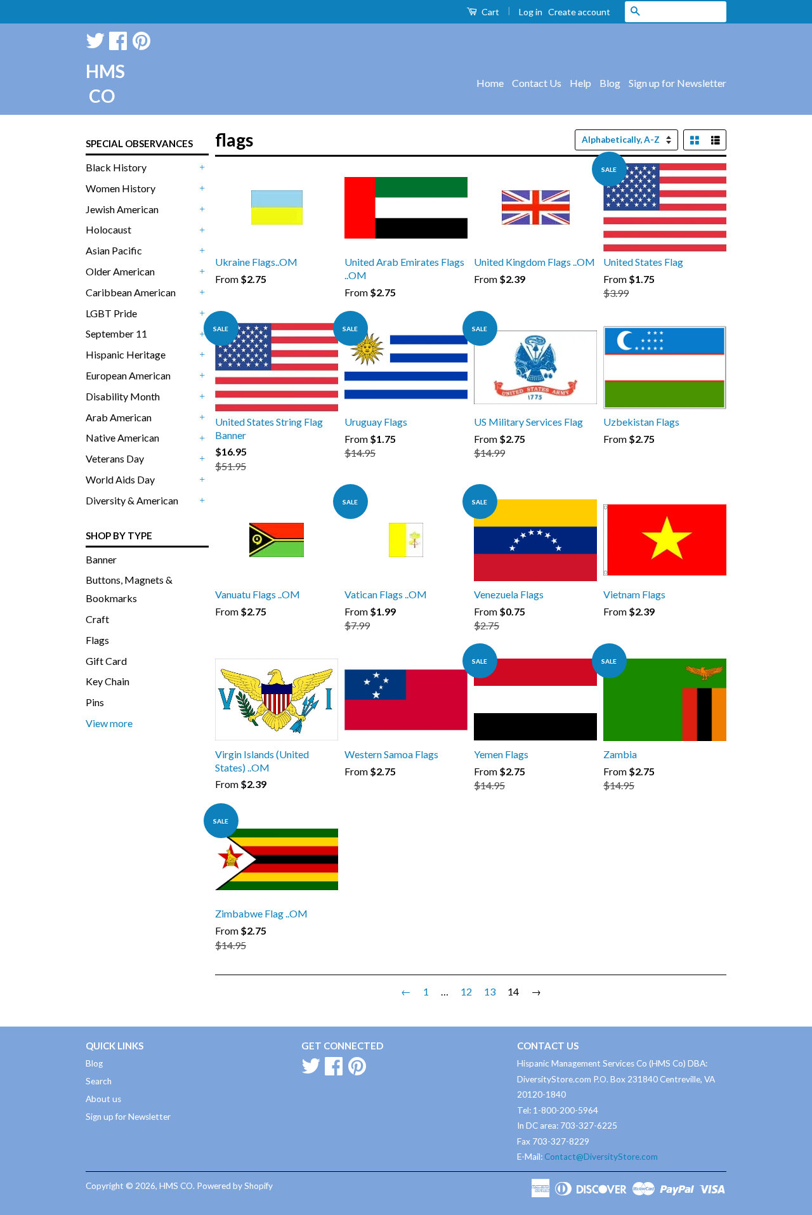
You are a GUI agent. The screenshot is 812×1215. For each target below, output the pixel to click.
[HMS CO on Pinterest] (141, 38)
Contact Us (536, 83)
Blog (609, 83)
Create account (579, 11)
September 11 (116, 333)
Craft (97, 619)
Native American (122, 437)
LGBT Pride (111, 313)
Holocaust (108, 229)
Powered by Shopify (235, 1186)
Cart (489, 11)
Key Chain (107, 681)
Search (99, 1081)
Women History (120, 188)
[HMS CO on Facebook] (118, 38)
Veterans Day (115, 458)
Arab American (119, 417)
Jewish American (122, 209)
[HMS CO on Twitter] (95, 38)
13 (489, 991)
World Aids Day (120, 479)
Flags (97, 640)
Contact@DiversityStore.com (601, 1157)
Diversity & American (132, 500)
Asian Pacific (114, 250)
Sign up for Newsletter (677, 83)
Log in (530, 11)
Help (580, 83)
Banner (101, 559)
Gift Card (106, 661)
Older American (120, 271)
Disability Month (123, 396)
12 (466, 991)
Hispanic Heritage (126, 354)
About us (103, 1099)
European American (128, 375)
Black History (116, 167)
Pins (95, 702)
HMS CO (101, 83)
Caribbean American (131, 292)
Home (490, 83)
